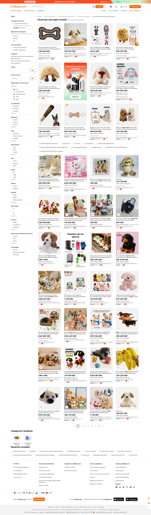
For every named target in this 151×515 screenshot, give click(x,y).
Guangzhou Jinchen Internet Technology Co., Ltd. (101, 381)
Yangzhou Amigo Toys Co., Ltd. (124, 226)
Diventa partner (120, 480)
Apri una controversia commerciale (99, 474)
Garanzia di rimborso (44, 470)
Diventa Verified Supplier (122, 477)
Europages (101, 507)
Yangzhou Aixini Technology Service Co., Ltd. (49, 302)
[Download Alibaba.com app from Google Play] (132, 499)
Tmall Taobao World (67, 507)
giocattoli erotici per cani (118, 455)
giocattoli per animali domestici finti (23, 455)
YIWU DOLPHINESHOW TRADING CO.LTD (127, 342)
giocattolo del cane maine (107, 451)
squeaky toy (33, 451)
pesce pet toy (66, 143)
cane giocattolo (89, 143)
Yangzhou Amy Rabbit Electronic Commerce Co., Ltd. (49, 135)
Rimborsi (92, 477)
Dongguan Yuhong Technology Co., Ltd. (74, 189)
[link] (148, 498)
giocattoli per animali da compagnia (46, 455)
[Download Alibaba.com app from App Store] (119, 499)
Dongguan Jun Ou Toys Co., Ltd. (124, 379)
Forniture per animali (49, 16)
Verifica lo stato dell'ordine (123, 474)
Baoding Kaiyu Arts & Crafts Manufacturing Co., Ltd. (75, 226)
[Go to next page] (102, 426)
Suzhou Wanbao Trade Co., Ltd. (46, 57)
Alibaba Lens (22, 499)
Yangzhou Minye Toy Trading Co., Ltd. (74, 339)
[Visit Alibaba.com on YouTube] (131, 487)
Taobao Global (83, 507)
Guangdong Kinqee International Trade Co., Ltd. (127, 57)
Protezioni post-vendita (45, 477)
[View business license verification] (91, 512)
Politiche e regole (43, 485)
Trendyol (94, 507)
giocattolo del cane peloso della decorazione (52, 451)
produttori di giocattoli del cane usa (49, 143)
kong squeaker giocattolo (74, 451)
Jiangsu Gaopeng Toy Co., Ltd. (124, 98)
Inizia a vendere (120, 470)
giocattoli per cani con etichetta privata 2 (116, 147)
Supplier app (78, 499)
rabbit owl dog (85, 455)
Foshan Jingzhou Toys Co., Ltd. (46, 263)
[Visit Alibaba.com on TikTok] (134, 487)
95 (99, 426)
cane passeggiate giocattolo (80, 147)
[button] (93, 7)
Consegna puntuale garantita (47, 474)
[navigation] (23, 221)
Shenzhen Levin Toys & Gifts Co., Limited (101, 342)
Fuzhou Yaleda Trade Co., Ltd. (46, 96)
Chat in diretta (94, 470)
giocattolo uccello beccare (125, 451)
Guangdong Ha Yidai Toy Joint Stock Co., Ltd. (49, 418)
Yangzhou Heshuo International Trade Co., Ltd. (101, 186)
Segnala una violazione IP (97, 480)
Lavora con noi (17, 477)
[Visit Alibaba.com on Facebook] (117, 487)
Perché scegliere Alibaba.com (21, 467)
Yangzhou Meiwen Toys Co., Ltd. (124, 302)
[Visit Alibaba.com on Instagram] (127, 487)
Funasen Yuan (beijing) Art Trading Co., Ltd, (127, 263)
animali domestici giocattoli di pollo (68, 455)
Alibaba (40, 16)
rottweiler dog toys (96, 147)
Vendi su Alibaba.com (121, 467)
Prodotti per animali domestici (66, 16)
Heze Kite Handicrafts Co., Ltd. (46, 342)
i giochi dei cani (133, 455)
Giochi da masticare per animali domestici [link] (104, 16)
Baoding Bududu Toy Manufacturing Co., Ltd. (75, 55)
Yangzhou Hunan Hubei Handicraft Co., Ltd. (101, 263)
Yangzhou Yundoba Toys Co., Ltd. (99, 55)
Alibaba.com (108, 499)
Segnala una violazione (96, 484)
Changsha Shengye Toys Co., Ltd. (99, 137)
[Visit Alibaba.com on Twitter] (124, 487)
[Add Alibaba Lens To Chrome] (39, 499)
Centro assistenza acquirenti (98, 467)
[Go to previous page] (74, 426)
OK (32, 70)
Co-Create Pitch (17, 470)
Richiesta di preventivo (70, 470)
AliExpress (50, 507)
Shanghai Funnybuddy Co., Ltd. (124, 187)
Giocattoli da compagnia (83, 16)
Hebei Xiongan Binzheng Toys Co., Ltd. (48, 379)
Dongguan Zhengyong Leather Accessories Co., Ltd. (75, 135)
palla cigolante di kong (19, 451)
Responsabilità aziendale (20, 474)
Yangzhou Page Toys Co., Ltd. (98, 94)
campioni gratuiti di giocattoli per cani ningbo (51, 151)
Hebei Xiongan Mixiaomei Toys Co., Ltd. (126, 137)
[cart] (116, 7)
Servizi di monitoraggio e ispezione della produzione (49, 481)
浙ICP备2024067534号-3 (120, 512)
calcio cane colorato (91, 451)
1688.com (57, 507)
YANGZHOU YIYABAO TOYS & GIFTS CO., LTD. (75, 380)
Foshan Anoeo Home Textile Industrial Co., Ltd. (101, 226)
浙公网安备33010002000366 (104, 512)
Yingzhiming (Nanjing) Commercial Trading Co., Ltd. (49, 226)
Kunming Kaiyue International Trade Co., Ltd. (101, 418)
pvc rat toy (77, 143)
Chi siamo (16, 463)
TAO (89, 507)
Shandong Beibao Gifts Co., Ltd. (72, 418)
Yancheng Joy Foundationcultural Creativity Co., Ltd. (49, 186)
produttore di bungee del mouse (106, 143)
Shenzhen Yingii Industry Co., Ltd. (99, 302)
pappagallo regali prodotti (100, 455)
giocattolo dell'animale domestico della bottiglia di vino (54, 147)
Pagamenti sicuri (43, 467)
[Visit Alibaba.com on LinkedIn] (120, 487)
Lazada (75, 507)
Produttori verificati (69, 467)
